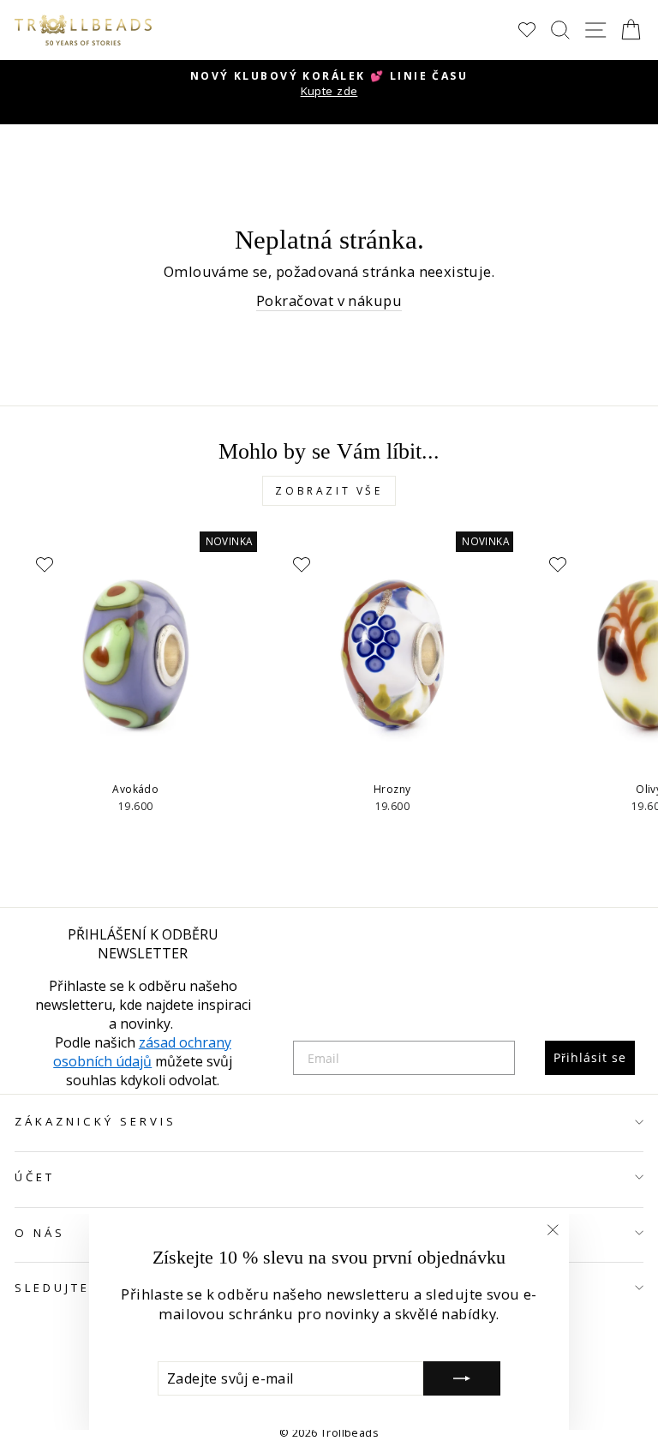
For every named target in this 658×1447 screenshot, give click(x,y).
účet (35, 1177)
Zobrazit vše (328, 490)
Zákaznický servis (95, 1121)
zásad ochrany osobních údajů (142, 1052)
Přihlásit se (589, 1057)
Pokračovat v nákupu (329, 300)
